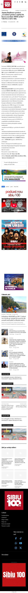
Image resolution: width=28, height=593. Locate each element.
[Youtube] (22, 2)
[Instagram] (17, 2)
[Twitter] (20, 548)
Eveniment (3, 314)
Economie (11, 350)
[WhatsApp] (18, 25)
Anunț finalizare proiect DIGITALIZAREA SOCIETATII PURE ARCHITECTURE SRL (20, 460)
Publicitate (5, 21)
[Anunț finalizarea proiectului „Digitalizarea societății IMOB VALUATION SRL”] (21, 475)
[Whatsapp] (16, 543)
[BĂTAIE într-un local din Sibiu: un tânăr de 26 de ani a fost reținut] (5, 332)
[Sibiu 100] (7, 4)
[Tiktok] (20, 538)
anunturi (7, 186)
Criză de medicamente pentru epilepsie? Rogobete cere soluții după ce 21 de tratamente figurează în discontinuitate (17, 366)
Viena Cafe (16, 186)
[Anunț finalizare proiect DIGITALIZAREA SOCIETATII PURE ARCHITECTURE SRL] (21, 453)
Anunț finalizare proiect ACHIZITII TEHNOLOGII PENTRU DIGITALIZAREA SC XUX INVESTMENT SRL (7, 462)
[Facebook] (15, 2)
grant (11, 186)
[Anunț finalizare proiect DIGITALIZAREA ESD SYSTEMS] (7, 475)
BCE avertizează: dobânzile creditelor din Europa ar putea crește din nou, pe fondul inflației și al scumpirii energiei (17, 355)
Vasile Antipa (8, 314)
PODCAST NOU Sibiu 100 (14, 193)
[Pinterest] (15, 25)
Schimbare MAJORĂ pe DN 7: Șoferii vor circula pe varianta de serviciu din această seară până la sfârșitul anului (14, 318)
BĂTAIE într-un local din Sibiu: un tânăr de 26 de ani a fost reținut (17, 331)
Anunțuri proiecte (5, 10)
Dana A (10, 347)
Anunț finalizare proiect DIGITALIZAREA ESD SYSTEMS (7, 482)
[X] (20, 2)
